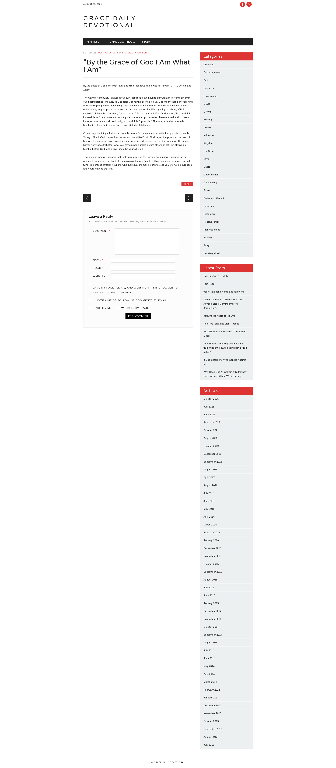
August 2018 (211, 469)
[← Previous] (87, 198)
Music (207, 166)
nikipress (93, 41)
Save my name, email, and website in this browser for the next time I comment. (136, 290)
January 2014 (211, 697)
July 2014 (209, 650)
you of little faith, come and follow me (224, 291)
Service (208, 237)
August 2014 (211, 642)
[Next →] (189, 198)
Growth (208, 111)
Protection (209, 213)
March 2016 (210, 524)
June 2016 (209, 501)
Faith (206, 80)
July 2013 (209, 744)
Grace (187, 184)
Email (98, 267)
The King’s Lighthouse (120, 41)
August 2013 (211, 736)
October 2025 (211, 398)
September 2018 (213, 461)
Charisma (209, 64)
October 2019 (211, 446)
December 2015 (212, 548)
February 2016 (212, 532)
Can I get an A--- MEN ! (216, 276)
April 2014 (209, 674)
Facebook (242, 4)
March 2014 (210, 681)
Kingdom (208, 143)
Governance (210, 96)
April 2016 (209, 516)
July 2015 (209, 587)
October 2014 (211, 626)
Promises (209, 206)
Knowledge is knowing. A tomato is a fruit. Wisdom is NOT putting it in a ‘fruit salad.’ (225, 347)
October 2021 (211, 430)
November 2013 (212, 713)
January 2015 (211, 603)
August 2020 (211, 438)
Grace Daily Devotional (109, 21)
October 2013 (211, 721)
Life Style (209, 151)
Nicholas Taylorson (134, 52)
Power (207, 190)
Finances (209, 88)
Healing (208, 119)
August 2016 (211, 485)
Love (206, 158)
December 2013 (212, 705)
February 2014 (212, 689)
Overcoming (210, 182)
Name (98, 259)
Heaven (208, 127)
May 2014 (209, 666)
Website (99, 275)
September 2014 (213, 634)
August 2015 (211, 579)
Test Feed (209, 283)
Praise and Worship (214, 198)
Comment (101, 230)
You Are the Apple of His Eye (219, 315)
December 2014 (212, 611)
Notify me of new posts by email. (122, 307)
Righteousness (212, 229)
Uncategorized (212, 253)
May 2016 (209, 508)
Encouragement (212, 72)
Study (146, 41)
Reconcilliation (211, 221)
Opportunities (211, 174)
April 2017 (209, 477)
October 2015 (211, 564)
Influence (209, 135)
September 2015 (213, 571)
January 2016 (211, 540)
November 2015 (212, 556)
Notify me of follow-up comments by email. (131, 300)
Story (206, 245)
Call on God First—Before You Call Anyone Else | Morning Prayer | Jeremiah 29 (223, 303)
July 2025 (209, 406)
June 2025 (209, 414)
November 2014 (212, 619)
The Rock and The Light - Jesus (221, 323)
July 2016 (209, 493)
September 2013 (213, 729)
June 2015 (209, 595)
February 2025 (212, 422)
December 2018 (212, 453)
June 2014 (209, 658)
